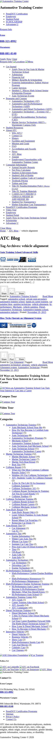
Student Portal (12, 19)
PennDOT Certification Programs (21, 207)
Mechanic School (20, 440)
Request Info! (6, 61)
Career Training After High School (28, 602)
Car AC (15, 531)
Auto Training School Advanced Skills (19, 252)
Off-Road (16, 552)
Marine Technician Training (19, 454)
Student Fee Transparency (24, 202)
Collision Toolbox (20, 496)
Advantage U (12, 24)
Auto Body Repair (14, 509)
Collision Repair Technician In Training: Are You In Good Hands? (30, 492)
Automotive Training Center (19, 597)
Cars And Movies (20, 645)
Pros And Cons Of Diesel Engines (28, 547)
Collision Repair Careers (23, 504)
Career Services (19, 88)
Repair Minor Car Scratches (25, 520)
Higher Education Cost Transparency (29, 204)
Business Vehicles (20, 637)
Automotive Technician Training (21, 425)
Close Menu (5, 228)
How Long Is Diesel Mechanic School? (30, 626)
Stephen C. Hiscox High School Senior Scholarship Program (30, 91)
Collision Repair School (23, 501)
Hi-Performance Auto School (25, 594)
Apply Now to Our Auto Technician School (26, 218)
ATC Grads (17, 600)
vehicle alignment (40, 304)
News (14, 151)
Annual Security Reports (23, 167)
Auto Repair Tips (14, 525)
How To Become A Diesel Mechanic (29, 629)
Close (14, 59)
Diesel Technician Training (18, 610)
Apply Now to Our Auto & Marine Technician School (28, 70)
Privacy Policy (12, 716)
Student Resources (14, 127)
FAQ (14, 146)
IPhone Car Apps (20, 541)
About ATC (11, 130)
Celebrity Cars (18, 647)
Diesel (42, 307)
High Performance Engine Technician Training (27, 584)
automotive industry (9, 312)
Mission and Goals (20, 143)
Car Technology (19, 562)
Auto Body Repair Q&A (23, 512)
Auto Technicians (20, 435)
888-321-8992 (8, 41)
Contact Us (17, 135)
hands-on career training (37, 301)
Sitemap (9, 714)
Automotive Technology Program (27, 438)
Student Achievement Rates (24, 172)
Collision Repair (13, 467)
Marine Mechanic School (23, 456)
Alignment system (8, 367)
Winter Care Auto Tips (22, 539)
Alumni (15, 157)
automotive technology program (15, 365)
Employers (11, 16)
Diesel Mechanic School (23, 613)
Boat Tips (16, 464)
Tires (14, 549)
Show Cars (17, 639)
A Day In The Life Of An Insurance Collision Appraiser (28, 484)
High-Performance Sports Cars (26, 642)
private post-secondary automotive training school (23, 300)
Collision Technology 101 (24, 488)
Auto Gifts (17, 554)
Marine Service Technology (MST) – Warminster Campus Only (29, 123)
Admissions (17, 74)
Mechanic (17, 307)
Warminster (5, 47)
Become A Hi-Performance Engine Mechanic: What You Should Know (28, 590)
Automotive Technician (11, 309)
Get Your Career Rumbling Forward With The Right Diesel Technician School (31, 622)
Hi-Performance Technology (19, 570)
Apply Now (5, 59)
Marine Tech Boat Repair (23, 462)
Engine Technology (21, 568)
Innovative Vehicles (15, 631)
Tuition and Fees (19, 183)
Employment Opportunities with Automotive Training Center (27, 160)
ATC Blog (16, 154)
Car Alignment (16, 362)
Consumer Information (16, 165)
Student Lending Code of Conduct (28, 178)
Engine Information (21, 536)
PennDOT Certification (17, 14)
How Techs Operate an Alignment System (20, 318)
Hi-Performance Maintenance (25, 581)
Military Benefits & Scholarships (27, 80)
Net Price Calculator (21, 170)
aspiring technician (22, 304)
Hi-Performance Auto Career (25, 586)
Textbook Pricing (20, 180)
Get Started (11, 66)
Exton (2, 35)
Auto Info (16, 557)
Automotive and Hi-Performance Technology (27, 105)
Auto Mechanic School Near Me (27, 427)
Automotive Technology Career (26, 451)
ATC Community (20, 608)
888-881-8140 (8, 53)
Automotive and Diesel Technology (32, 109)
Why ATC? (17, 133)
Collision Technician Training (19, 499)
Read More (48, 296)
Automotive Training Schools (23, 296)
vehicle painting (30, 307)
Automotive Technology (25, 101)
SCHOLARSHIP (14, 21)
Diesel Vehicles (19, 634)
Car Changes (18, 650)
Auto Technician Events (23, 96)
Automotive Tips (13, 533)
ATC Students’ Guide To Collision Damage (32, 478)
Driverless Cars (19, 565)
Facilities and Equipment (23, 141)
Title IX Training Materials (24, 191)
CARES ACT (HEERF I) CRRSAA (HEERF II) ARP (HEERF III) (24, 196)
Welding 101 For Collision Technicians (30, 475)
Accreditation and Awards (24, 149)
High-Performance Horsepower (26, 578)
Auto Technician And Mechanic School (30, 446)
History (15, 138)
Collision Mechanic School (24, 507)
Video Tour (11, 210)
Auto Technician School (23, 448)
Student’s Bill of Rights (22, 175)
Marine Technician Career (24, 459)
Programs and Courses (16, 98)
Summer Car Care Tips (22, 544)
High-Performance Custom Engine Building (32, 573)
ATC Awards (18, 605)
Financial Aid (18, 77)
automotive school (16, 299)
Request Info (6, 29)
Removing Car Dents (22, 523)
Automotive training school (35, 309)
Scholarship (11, 220)
